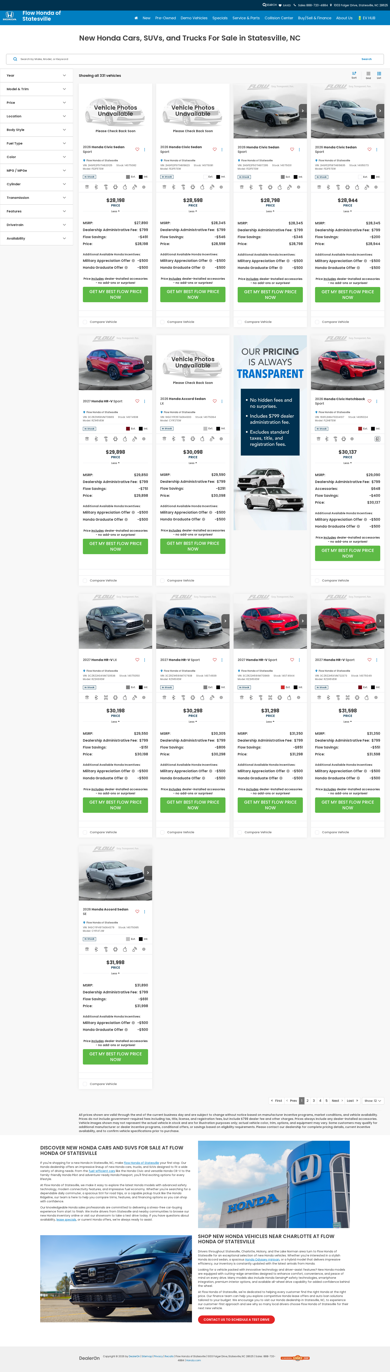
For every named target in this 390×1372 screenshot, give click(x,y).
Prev (292, 1100)
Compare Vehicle (103, 322)
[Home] (136, 18)
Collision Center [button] (279, 17)
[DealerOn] (89, 1358)
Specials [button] (220, 17)
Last (351, 1100)
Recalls (169, 1356)
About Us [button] (344, 17)
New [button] (147, 17)
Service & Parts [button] (246, 17)
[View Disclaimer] (144, 187)
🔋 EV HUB (366, 17)
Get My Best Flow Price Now (115, 294)
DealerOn (134, 1356)
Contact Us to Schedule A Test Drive (236, 1319)
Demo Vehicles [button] (194, 17)
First (277, 1100)
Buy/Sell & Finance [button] (314, 17)
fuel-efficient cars (102, 1171)
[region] (115, 245)
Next (337, 1100)
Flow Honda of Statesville (141, 1163)
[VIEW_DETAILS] (115, 111)
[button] (303, 111)
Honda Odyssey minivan (262, 1259)
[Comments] (377, 439)
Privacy (158, 1356)
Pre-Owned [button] (165, 17)
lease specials (66, 1220)
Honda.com (193, 1360)
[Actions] (144, 149)
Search (367, 59)
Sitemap (147, 1356)
